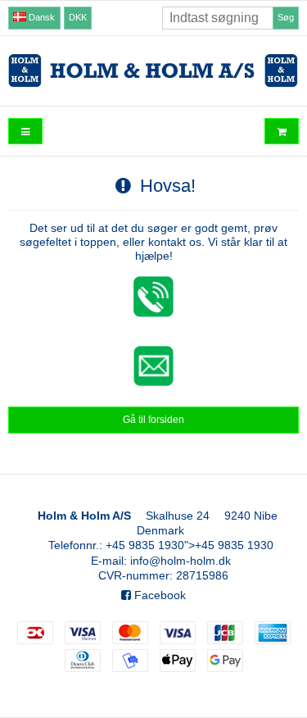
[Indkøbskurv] (281, 131)
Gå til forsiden (153, 419)
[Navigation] (25, 131)
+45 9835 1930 (145, 545)
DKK (78, 17)
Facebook (158, 595)
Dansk (40, 17)
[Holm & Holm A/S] (153, 71)
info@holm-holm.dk (180, 560)
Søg (286, 17)
